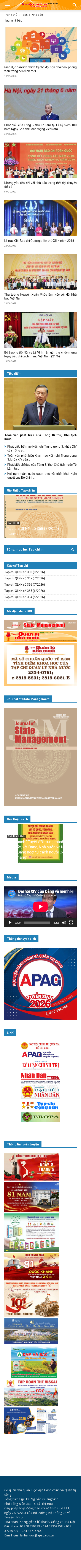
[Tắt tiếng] (64, 922)
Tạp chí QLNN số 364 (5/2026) (24, 597)
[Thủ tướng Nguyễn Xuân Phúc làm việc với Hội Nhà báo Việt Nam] (40, 272)
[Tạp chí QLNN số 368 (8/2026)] (40, 516)
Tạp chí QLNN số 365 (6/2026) (24, 591)
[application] (40, 906)
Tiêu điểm (14, 373)
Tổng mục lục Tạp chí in (24, 549)
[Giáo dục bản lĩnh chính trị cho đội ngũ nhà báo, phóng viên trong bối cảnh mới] (40, 44)
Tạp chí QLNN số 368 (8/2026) (33, 528)
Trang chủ (10, 15)
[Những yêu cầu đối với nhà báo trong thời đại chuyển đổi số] (40, 160)
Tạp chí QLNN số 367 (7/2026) (24, 578)
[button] (7, 6)
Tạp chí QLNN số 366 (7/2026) (24, 584)
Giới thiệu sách (17, 819)
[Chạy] (10, 922)
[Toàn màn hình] (71, 922)
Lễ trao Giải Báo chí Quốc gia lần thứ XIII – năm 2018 (39, 240)
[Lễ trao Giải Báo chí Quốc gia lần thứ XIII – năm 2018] (40, 218)
